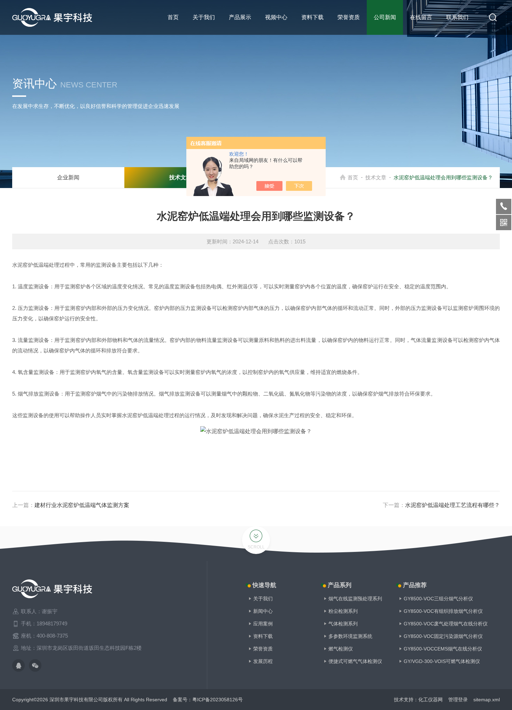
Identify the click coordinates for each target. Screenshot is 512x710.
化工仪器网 (430, 699)
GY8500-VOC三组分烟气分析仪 (438, 598)
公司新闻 (385, 17)
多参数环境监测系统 (350, 636)
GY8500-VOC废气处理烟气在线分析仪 (446, 623)
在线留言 (421, 17)
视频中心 (276, 17)
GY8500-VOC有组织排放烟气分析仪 (443, 611)
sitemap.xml (486, 699)
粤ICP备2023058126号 (217, 699)
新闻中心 (263, 611)
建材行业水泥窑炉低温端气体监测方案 (81, 505)
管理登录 (458, 699)
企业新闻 (68, 177)
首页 (173, 17)
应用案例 (263, 623)
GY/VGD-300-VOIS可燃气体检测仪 (442, 661)
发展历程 (263, 661)
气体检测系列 (343, 623)
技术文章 (375, 177)
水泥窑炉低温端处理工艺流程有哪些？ (452, 505)
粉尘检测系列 (343, 611)
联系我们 (457, 17)
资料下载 (312, 17)
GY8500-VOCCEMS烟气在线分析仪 (443, 649)
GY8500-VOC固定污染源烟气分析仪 (443, 636)
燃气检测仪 (340, 649)
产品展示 (240, 17)
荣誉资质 (349, 17)
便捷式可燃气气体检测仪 (355, 661)
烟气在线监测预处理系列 (355, 598)
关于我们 (204, 17)
